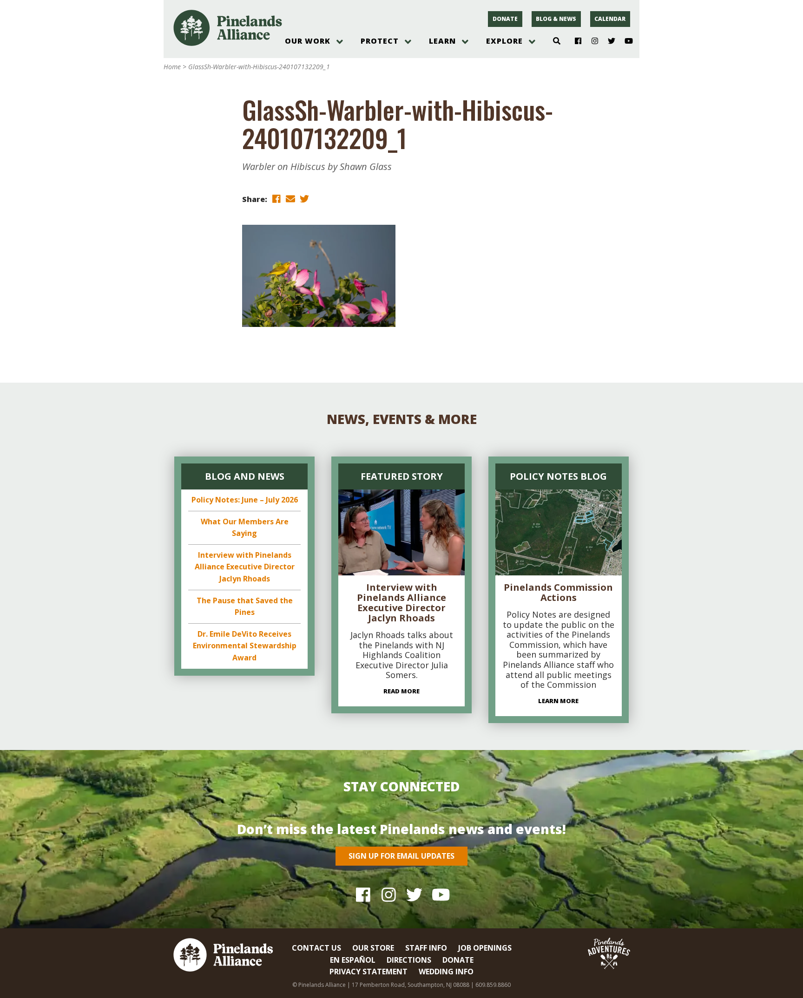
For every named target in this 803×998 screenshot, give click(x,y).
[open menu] (340, 42)
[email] (290, 198)
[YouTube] (625, 41)
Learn (442, 41)
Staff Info (426, 948)
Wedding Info (446, 971)
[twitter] (304, 198)
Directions (409, 960)
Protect (380, 41)
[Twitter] (608, 41)
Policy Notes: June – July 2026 (244, 500)
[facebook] (276, 198)
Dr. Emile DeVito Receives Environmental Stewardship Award (244, 646)
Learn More (558, 701)
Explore (504, 41)
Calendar (609, 19)
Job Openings (485, 948)
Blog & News (556, 19)
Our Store (373, 948)
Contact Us (316, 948)
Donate (505, 19)
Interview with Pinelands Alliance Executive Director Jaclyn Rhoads (245, 567)
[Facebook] (574, 41)
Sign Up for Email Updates (401, 856)
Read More (401, 691)
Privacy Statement (368, 971)
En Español (352, 960)
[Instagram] (591, 41)
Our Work (307, 41)
